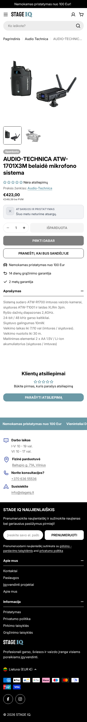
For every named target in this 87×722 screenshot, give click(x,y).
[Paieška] (78, 25)
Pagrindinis (11, 39)
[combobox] (43, 26)
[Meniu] (5, 14)
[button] (13, 182)
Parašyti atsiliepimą (43, 397)
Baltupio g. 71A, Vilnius (29, 465)
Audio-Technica (40, 188)
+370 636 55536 (24, 479)
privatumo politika (51, 550)
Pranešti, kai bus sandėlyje (43, 253)
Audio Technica (36, 39)
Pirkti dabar (43, 241)
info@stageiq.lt (22, 492)
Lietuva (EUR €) (21, 669)
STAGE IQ (23, 715)
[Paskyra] (73, 14)
